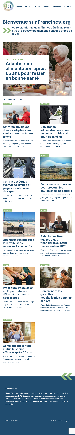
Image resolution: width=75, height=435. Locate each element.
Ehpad (37, 6)
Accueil (19, 6)
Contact (53, 421)
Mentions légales (64, 421)
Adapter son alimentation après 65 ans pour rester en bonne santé (26, 71)
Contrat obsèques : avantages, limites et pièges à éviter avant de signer (17, 186)
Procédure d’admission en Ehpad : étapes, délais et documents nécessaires (18, 292)
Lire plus (20, 146)
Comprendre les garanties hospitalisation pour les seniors (56, 296)
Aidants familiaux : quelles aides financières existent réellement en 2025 (53, 241)
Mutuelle (46, 6)
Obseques (57, 6)
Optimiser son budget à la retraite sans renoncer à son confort (18, 243)
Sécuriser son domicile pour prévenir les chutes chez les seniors (56, 187)
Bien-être (28, 6)
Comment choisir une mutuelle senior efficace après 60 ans (17, 349)
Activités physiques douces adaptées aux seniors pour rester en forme (18, 131)
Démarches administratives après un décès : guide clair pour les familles (54, 131)
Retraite (67, 6)
